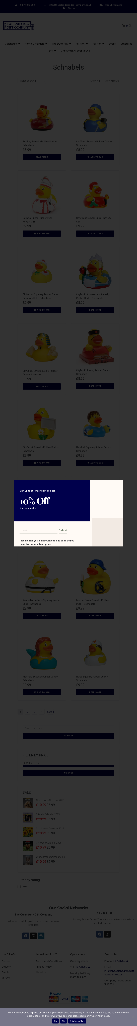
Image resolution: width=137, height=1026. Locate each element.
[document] (68, 513)
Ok (55, 1021)
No (63, 1021)
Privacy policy (77, 1021)
